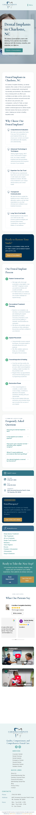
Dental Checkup (17, 756)
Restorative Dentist (18, 764)
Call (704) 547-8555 (13, 519)
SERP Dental (12, 813)
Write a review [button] (17, 613)
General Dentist (17, 762)
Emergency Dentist (18, 760)
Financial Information (17, 779)
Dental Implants (17, 758)
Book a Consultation (13, 50)
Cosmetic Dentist (17, 754)
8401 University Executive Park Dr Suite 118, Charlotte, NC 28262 (23, 798)
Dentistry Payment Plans (18, 777)
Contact (13, 787)
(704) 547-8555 (16, 794)
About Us (13, 773)
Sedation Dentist (17, 766)
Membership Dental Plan (18, 781)
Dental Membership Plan (18, 775)
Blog (12, 783)
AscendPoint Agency (27, 813)
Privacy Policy (15, 785)
